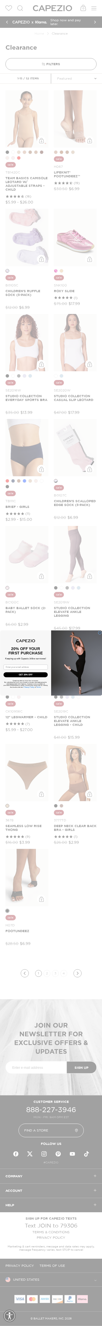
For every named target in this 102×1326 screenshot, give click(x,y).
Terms (38, 687)
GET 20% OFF (25, 675)
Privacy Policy (28, 687)
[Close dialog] (99, 632)
